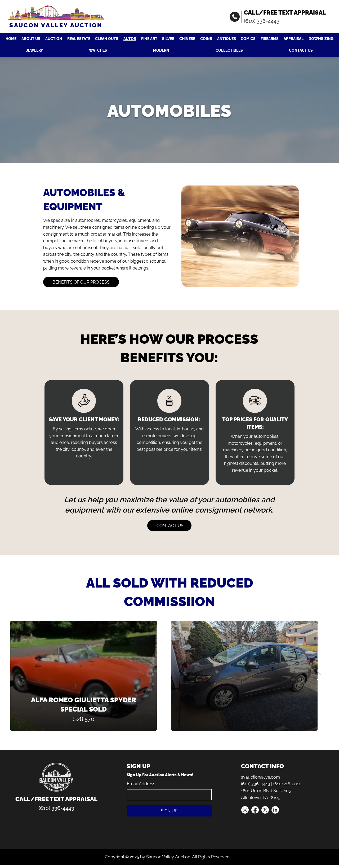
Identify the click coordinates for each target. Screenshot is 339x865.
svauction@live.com (260, 777)
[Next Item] (319, 675)
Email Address (141, 783)
